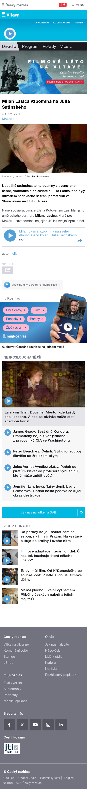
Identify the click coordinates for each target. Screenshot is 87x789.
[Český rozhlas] (15, 5)
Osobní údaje (27, 778)
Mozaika (8, 119)
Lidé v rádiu (54, 657)
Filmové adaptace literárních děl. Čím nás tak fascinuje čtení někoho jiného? (52, 555)
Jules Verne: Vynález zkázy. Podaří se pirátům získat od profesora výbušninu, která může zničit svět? (46, 471)
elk (14, 254)
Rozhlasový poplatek (60, 675)
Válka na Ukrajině (16, 644)
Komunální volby (16, 650)
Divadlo (9, 46)
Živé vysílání (14, 327)
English (69, 778)
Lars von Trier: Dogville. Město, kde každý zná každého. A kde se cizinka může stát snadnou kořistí (40, 416)
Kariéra (50, 663)
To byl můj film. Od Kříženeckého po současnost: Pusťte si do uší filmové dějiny (51, 575)
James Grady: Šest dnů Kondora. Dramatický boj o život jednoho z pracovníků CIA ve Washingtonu (41, 435)
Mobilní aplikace (16, 701)
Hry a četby (14, 310)
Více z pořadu (17, 526)
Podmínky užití (50, 778)
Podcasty (11, 695)
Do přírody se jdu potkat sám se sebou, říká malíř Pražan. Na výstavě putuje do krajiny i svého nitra (51, 536)
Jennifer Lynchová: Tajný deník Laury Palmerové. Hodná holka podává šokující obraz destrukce (47, 490)
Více (66, 46)
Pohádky (12, 319)
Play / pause (10, 235)
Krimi (37, 310)
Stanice (9, 657)
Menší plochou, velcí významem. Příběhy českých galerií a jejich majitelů (48, 594)
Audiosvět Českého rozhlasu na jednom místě (33, 346)
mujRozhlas (11, 298)
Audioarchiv (61, 22)
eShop (8, 663)
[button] (79, 241)
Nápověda (52, 650)
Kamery (79, 22)
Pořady (49, 46)
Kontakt (51, 669)
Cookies (8, 778)
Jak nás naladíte (57, 644)
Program (42, 22)
